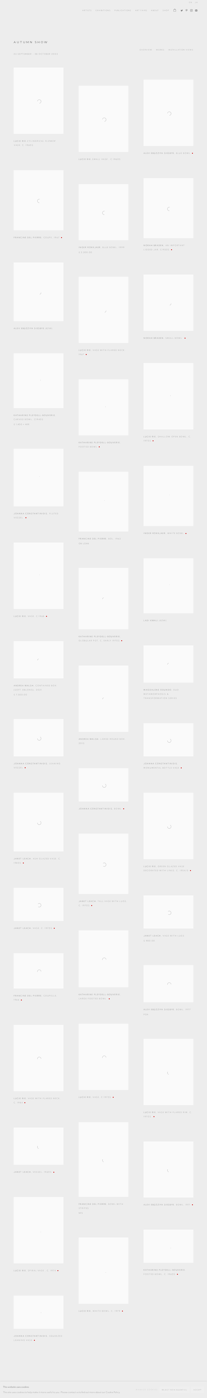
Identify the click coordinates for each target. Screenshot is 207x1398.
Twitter (181, 9)
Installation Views (180, 50)
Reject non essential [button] (174, 1390)
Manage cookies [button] (147, 1390)
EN (190, 2)
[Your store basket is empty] (175, 10)
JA (196, 2)
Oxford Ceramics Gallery (22, 10)
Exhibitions (103, 10)
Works (160, 50)
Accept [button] (197, 1390)
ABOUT (155, 10)
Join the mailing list (195, 9)
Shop (166, 10)
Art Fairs (141, 10)
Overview (146, 50)
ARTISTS (87, 10)
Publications (122, 10)
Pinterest (185, 9)
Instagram (190, 9)
